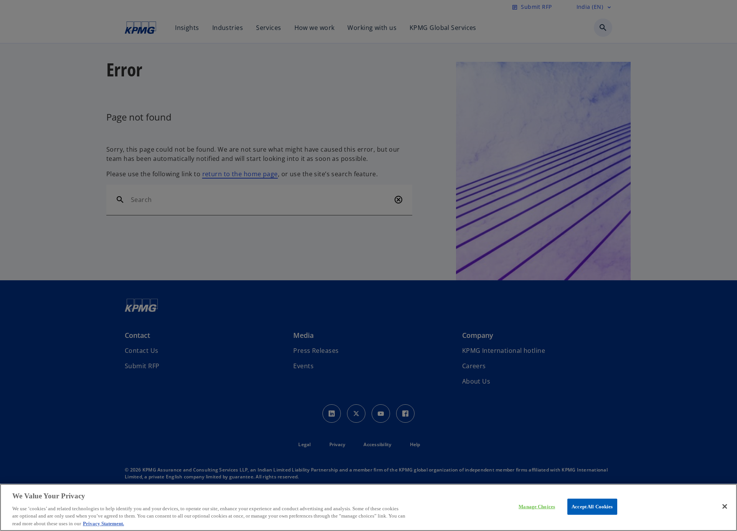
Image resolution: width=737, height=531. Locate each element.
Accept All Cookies (592, 506)
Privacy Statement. (103, 523)
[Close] (724, 506)
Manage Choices (537, 506)
